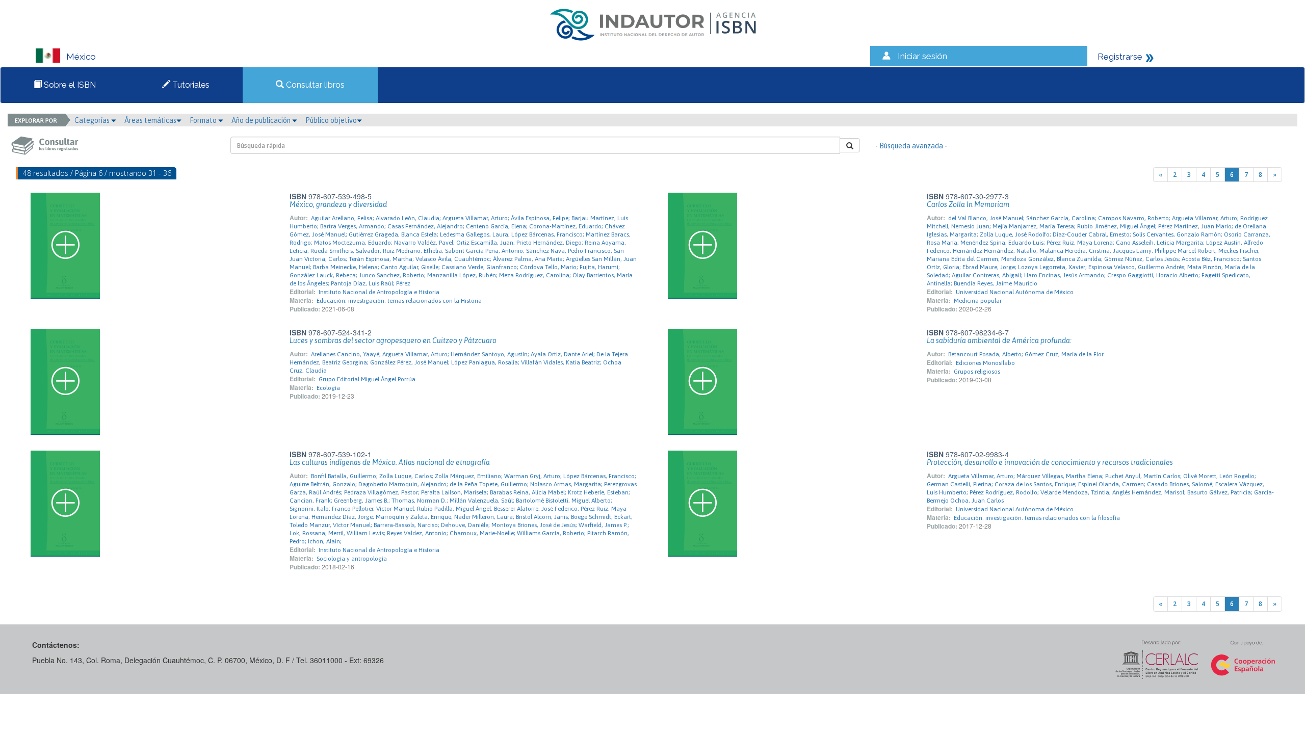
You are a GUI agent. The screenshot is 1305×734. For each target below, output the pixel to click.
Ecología (328, 387)
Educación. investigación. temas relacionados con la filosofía (1037, 517)
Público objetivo (331, 120)
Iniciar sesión (922, 56)
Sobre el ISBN (69, 85)
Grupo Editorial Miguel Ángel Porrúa (367, 379)
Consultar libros (314, 85)
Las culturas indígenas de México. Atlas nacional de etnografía (390, 462)
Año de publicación (261, 120)
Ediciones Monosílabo (985, 362)
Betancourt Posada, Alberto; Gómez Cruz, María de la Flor (1026, 354)
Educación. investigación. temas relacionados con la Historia (399, 300)
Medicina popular (978, 300)
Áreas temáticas (150, 120)
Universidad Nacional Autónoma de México (1015, 292)
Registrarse (1120, 56)
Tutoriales (190, 85)
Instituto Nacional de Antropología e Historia (379, 292)
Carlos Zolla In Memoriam (968, 204)
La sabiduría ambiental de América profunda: (999, 340)
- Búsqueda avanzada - (911, 146)
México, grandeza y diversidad (338, 204)
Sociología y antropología (352, 558)
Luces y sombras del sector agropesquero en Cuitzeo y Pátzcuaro (393, 340)
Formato (204, 120)
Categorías (92, 120)
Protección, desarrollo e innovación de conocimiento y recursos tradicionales (1050, 462)
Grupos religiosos (977, 371)
